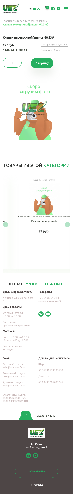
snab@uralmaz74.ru (14, 397)
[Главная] (11, 8)
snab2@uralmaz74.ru (15, 400)
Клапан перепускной (36, 222)
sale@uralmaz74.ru (14, 367)
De (38, 8)
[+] (10, 63)
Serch (53, 8)
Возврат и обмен (50, 50)
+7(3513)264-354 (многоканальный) (49, 299)
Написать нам (36, 471)
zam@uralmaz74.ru (14, 385)
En (34, 8)
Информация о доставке (54, 44)
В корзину (42, 63)
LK (58, 8)
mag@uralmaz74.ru (14, 376)
